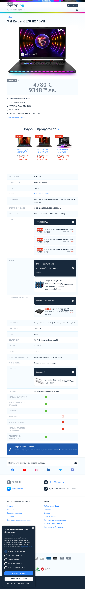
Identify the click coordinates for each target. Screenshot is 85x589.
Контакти (47, 513)
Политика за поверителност (55, 520)
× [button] (33, 528)
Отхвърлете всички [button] (19, 579)
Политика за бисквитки (53, 523)
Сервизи (10, 516)
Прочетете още (26, 547)
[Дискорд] (72, 470)
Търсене (9, 9)
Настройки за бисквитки (53, 527)
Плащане (10, 506)
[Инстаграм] (36, 470)
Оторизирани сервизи (24, 447)
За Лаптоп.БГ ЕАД (51, 506)
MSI (59, 129)
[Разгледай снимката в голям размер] (42, 51)
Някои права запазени (14, 583)
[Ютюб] (24, 470)
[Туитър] (60, 470)
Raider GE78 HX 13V (41, 194)
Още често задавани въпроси (19, 520)
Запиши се (75, 463)
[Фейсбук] (12, 470)
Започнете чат (18, 488)
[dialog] (18, 556)
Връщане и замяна (14, 513)
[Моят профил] (77, 10)
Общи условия (50, 516)
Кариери (47, 509)
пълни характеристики (15, 117)
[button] (18, 584)
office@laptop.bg (56, 482)
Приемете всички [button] (19, 573)
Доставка (10, 509)
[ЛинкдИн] (48, 470)
